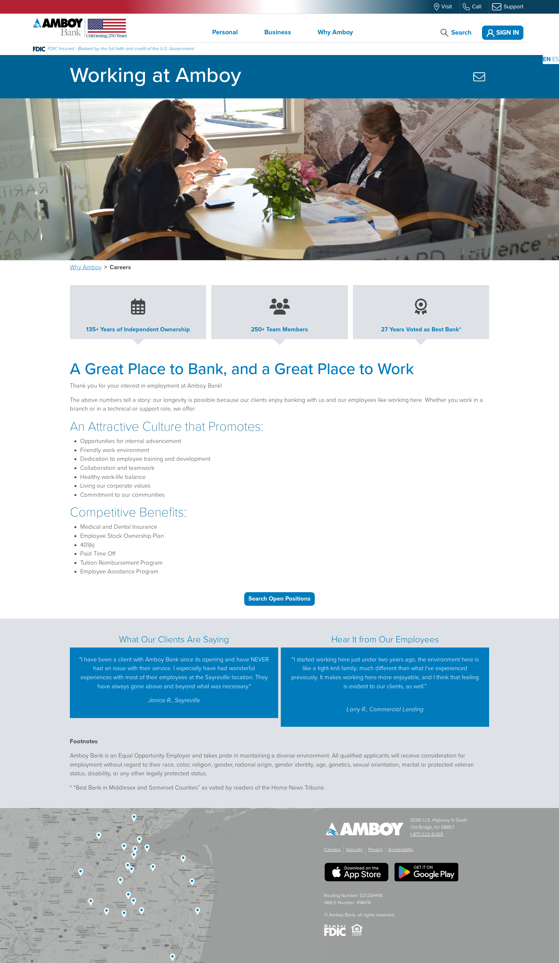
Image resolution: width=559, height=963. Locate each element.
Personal (225, 32)
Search (461, 33)
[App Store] (356, 874)
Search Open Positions (279, 598)
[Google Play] (426, 874)
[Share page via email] (479, 77)
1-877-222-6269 (426, 834)
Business (277, 32)
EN (547, 59)
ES (555, 59)
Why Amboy (335, 32)
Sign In (507, 33)
